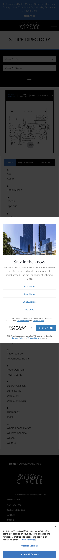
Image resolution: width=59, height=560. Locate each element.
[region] (29, 541)
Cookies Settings (29, 546)
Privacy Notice (23, 320)
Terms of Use (38, 320)
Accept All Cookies (29, 554)
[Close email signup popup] (55, 220)
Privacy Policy (18, 338)
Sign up (43, 328)
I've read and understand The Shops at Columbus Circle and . (32, 319)
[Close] (55, 526)
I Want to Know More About (17, 328)
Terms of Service (34, 338)
